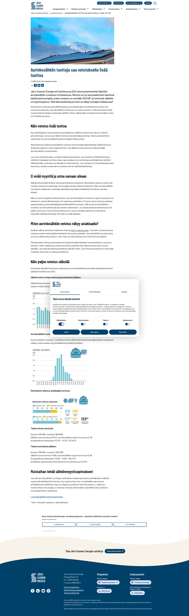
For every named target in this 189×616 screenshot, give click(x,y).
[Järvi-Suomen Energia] (38, 581)
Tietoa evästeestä (71, 593)
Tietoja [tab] (124, 292)
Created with (48, 530)
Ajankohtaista (131, 9)
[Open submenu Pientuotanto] (121, 9)
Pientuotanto (114, 9)
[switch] (83, 324)
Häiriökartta (118, 3)
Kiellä (66, 332)
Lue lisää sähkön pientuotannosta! (47, 496)
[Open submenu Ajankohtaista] (139, 9)
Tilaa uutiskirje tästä (114, 551)
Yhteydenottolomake (142, 582)
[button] (59, 524)
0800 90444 (139, 593)
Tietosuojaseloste (71, 587)
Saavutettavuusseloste (74, 590)
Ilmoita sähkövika (133, 3)
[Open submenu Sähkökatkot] (104, 9)
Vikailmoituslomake (108, 582)
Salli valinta (94, 332)
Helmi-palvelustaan (80, 230)
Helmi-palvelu (103, 3)
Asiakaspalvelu (59, 9)
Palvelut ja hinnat (78, 9)
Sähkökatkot (97, 9)
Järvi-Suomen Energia (39, 13)
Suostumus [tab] (64, 292)
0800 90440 (106, 591)
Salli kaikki (123, 332)
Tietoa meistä (149, 9)
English (148, 3)
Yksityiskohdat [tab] (94, 292)
